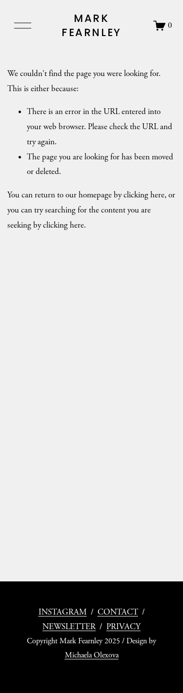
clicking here (143, 195)
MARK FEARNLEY (91, 25)
